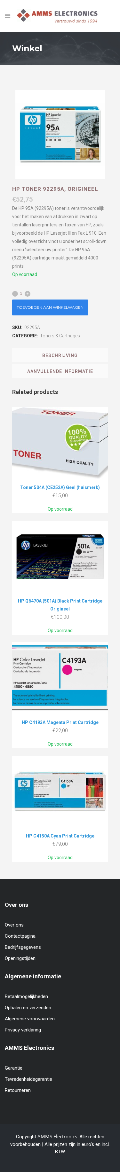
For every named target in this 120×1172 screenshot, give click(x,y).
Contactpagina (20, 936)
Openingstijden (20, 958)
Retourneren (18, 1090)
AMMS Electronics (57, 1136)
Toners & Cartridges (60, 335)
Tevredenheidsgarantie (28, 1079)
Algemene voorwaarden (30, 1019)
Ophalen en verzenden (28, 1007)
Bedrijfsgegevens (23, 947)
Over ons (14, 925)
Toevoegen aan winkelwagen (50, 307)
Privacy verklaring (23, 1030)
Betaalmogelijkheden (26, 996)
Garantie (13, 1068)
